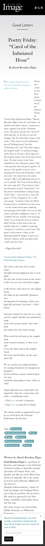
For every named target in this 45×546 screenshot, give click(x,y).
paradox (21, 437)
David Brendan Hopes (16, 433)
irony (34, 433)
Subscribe (8, 539)
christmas (17, 429)
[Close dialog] (40, 516)
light (9, 437)
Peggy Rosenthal (14, 441)
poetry (30, 441)
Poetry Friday (13, 445)
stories (28, 445)
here (13, 401)
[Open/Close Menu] (41, 7)
